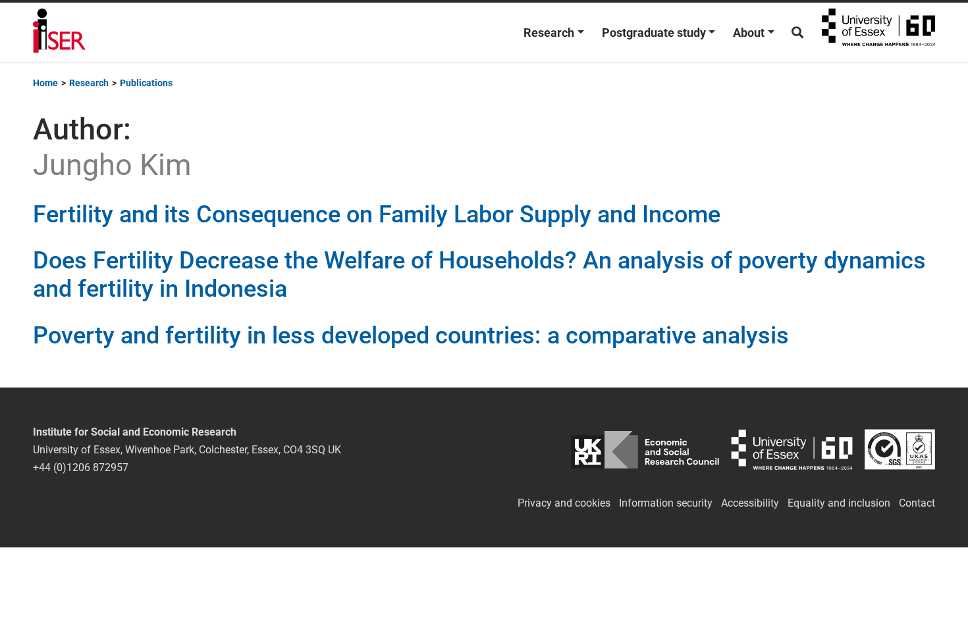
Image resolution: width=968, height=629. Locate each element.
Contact (917, 503)
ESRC (645, 449)
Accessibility (750, 503)
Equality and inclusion (839, 503)
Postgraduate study (654, 32)
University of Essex (878, 32)
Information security (666, 503)
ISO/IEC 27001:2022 (900, 449)
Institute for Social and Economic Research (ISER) (59, 32)
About (749, 32)
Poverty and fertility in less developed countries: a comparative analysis (411, 335)
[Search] (797, 32)
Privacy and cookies (564, 503)
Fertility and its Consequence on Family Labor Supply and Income (376, 214)
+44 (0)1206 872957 (80, 467)
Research (549, 32)
